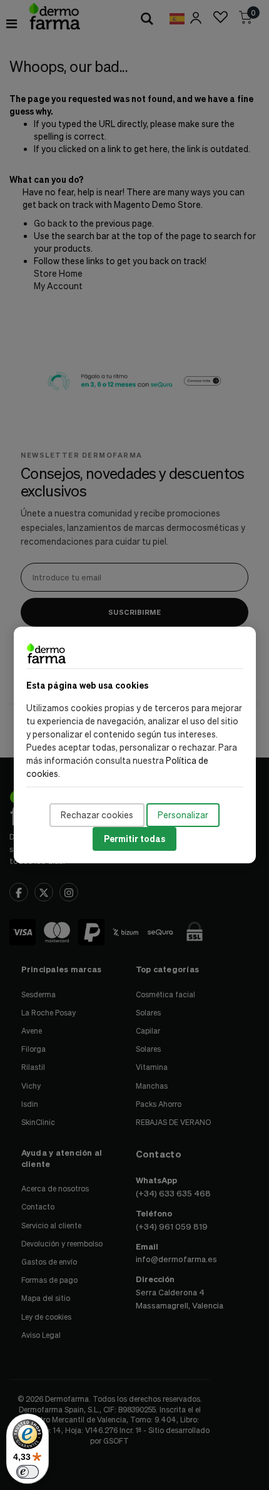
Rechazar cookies (97, 814)
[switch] (27, 1472)
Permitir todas (134, 838)
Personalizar (183, 814)
